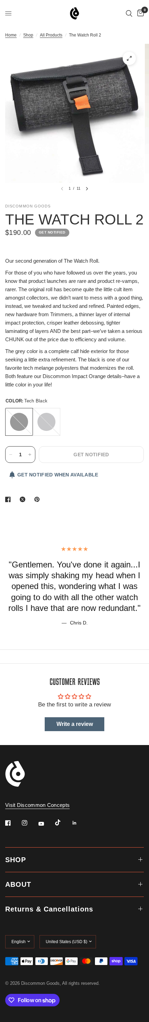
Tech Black (19, 422)
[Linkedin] (79, 823)
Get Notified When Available (57, 474)
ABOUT (18, 884)
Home (11, 35)
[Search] (129, 13)
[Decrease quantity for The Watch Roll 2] (11, 455)
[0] (139, 13)
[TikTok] (62, 822)
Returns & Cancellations (49, 909)
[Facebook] (12, 823)
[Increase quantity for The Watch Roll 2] (30, 455)
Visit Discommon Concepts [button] (37, 805)
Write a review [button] (74, 724)
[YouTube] (46, 824)
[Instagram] (29, 823)
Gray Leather (46, 422)
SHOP (15, 860)
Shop (28, 35)
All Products (51, 35)
